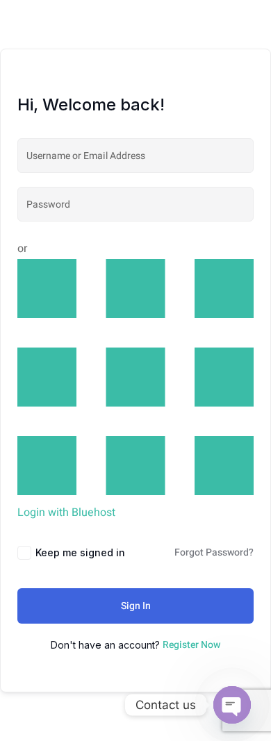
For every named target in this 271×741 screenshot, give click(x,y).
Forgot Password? (214, 552)
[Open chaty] (232, 705)
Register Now (191, 645)
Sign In (136, 606)
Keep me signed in (80, 552)
